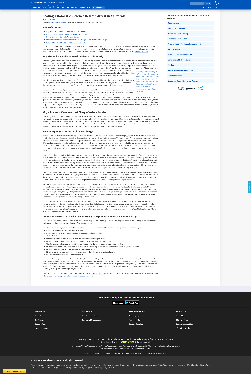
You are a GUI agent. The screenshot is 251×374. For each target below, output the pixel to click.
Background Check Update (92, 320)
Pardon (171, 65)
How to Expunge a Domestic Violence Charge (62, 37)
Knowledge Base (61, 22)
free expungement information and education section (72, 276)
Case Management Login (185, 324)
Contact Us (85, 7)
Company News (40, 324)
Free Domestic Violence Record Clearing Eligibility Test (66, 42)
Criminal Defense (175, 75)
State (51, 7)
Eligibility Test (72, 7)
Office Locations (182, 320)
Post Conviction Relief (90, 316)
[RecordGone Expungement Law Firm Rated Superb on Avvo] (200, 90)
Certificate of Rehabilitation (179, 60)
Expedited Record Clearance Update (183, 81)
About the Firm (39, 7)
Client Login (98, 7)
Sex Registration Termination (180, 54)
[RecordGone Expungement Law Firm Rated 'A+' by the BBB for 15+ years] (180, 90)
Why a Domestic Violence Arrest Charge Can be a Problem (67, 34)
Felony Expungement (177, 28)
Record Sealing (174, 49)
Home (52, 22)
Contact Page (181, 316)
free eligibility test (141, 51)
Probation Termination (177, 39)
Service (60, 7)
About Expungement (136, 316)
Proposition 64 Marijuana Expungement (184, 44)
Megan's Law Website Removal (181, 70)
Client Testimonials (42, 328)
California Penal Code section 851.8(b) (120, 157)
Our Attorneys (40, 320)
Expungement (174, 23)
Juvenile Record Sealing (178, 33)
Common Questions (136, 324)
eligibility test (123, 339)
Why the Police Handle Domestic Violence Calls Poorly (65, 31)
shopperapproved (143, 348)
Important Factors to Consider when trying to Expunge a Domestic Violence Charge (76, 39)
